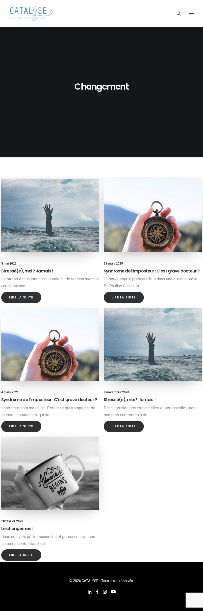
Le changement (17, 529)
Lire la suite (21, 297)
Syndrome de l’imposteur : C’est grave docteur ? (152, 271)
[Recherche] (176, 13)
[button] (191, 13)
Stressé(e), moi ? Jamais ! (27, 271)
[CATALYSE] (31, 13)
